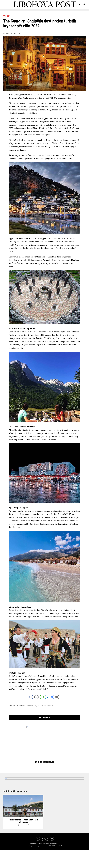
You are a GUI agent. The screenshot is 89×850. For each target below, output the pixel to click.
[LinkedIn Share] (47, 697)
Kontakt (40, 843)
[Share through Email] (57, 697)
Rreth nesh (33, 843)
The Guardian (42, 706)
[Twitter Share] (36, 697)
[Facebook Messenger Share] (52, 697)
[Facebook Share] (31, 697)
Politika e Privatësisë (50, 843)
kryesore (25, 706)
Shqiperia (32, 706)
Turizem (50, 706)
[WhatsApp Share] (42, 697)
